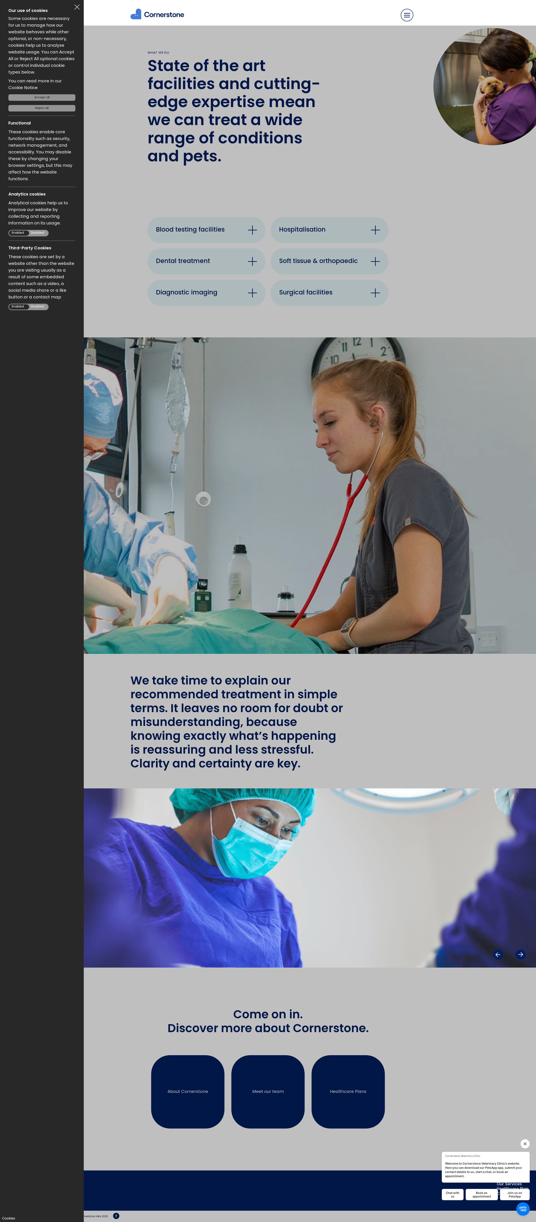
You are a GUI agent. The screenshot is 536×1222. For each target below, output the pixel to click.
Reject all (42, 108)
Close (77, 5)
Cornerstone (158, 17)
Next (520, 955)
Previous (498, 955)
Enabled (18, 233)
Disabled (37, 233)
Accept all (42, 97)
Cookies (8, 1218)
